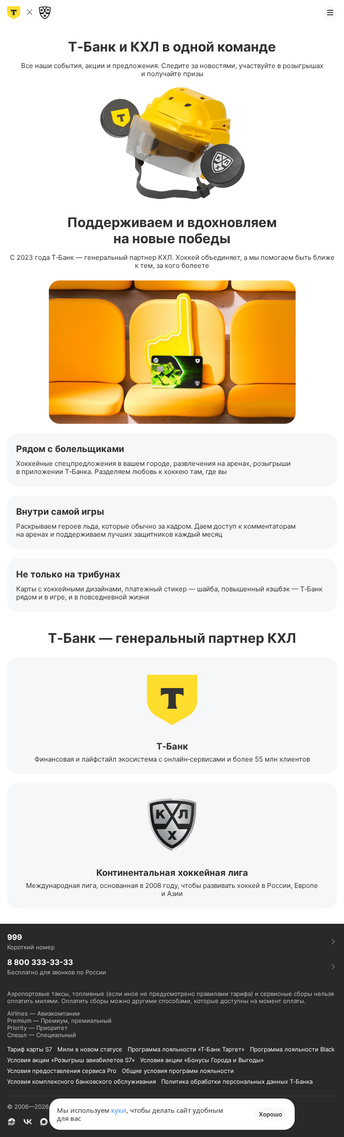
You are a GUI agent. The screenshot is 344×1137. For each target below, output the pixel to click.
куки (118, 1110)
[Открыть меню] (330, 12)
